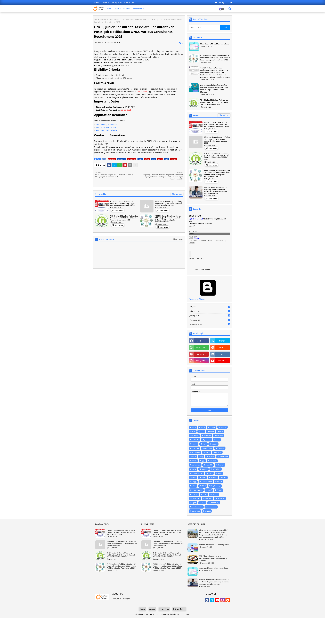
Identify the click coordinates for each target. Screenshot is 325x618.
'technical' (220, 498)
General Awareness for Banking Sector (214, 544)
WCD (194, 456)
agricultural (196, 465)
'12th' (194, 486)
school (219, 482)
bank (221, 431)
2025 (104, 159)
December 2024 (210, 320)
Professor (207, 435)
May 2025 (210, 307)
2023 (203, 503)
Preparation (137, 8)
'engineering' (216, 486)
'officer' (215, 494)
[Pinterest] (125, 165)
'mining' (195, 494)
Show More (224, 115)
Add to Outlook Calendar (107, 130)
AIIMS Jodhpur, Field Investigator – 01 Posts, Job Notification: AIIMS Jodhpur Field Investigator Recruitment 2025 (168, 219)
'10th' (210, 473)
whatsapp (200, 347)
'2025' (203, 486)
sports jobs (196, 511)
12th (202, 431)
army (220, 473)
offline (147, 159)
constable (209, 465)
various (103, 19)
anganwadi (208, 448)
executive (219, 435)
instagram (200, 360)
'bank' (203, 477)
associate (111, 159)
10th (193, 431)
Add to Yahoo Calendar (106, 127)
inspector (221, 448)
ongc (153, 159)
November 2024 (210, 324)
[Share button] (135, 165)
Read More (119, 210)
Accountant (196, 452)
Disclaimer (175, 614)
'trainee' (214, 477)
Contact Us (186, 614)
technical (195, 435)
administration (197, 507)
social (194, 469)
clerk (218, 440)
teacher (214, 444)
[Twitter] (114, 165)
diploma (223, 427)
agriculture (217, 469)
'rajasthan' (196, 498)
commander (212, 507)
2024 (203, 427)
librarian (221, 465)
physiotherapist (197, 473)
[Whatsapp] (119, 165)
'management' (197, 490)
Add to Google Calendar (106, 124)
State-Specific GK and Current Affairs (214, 44)
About (152, 609)
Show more (177, 194)
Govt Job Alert (129, 3)
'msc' (205, 494)
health (194, 461)
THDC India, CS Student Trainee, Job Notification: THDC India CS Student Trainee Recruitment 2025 (124, 218)
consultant (121, 159)
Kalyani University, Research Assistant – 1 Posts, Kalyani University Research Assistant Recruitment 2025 (215, 190)
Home (108, 8)
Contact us (106, 3)
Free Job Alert (165, 614)
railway (194, 444)
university (195, 448)
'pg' (203, 461)
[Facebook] (109, 165)
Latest (116, 8)
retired (160, 159)
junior (140, 159)
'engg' (194, 482)
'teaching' (208, 498)
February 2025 (210, 311)
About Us (96, 3)
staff (166, 159)
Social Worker (207, 482)
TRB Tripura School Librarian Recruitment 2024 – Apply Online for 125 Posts (213, 558)
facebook (200, 341)
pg (202, 456)
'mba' (210, 490)
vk (222, 354)
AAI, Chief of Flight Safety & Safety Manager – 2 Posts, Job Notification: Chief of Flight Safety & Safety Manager (214, 88)
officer (211, 431)
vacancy (204, 469)
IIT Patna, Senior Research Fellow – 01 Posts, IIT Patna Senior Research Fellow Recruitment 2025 (168, 203)
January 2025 (210, 315)
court (204, 444)
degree (212, 427)
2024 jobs (195, 440)
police (224, 477)
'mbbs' (219, 490)
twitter (222, 341)
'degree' (211, 456)
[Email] (130, 165)
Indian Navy (215, 503)
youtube (221, 360)
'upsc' (194, 503)
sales (194, 477)
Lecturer (218, 452)
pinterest (200, 354)
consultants (131, 159)
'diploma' (213, 461)
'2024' (208, 452)
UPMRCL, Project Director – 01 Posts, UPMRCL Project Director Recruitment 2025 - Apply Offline (122, 203)
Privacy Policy (117, 3)
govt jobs (207, 440)
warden (208, 511)
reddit (222, 347)
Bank (125, 8)
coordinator (224, 456)
